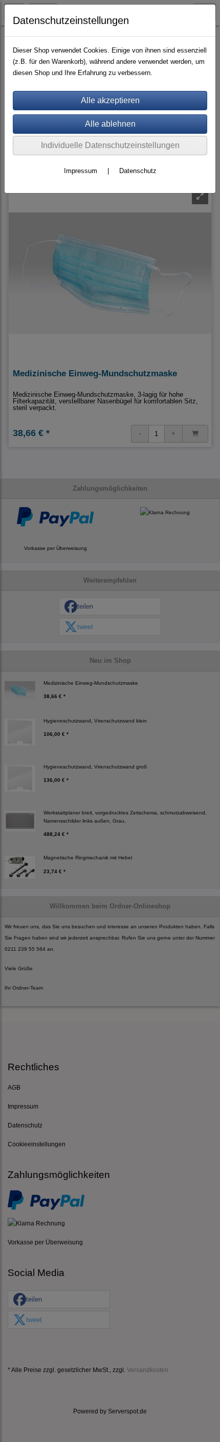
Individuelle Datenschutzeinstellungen (110, 145)
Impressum (80, 171)
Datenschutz (138, 171)
